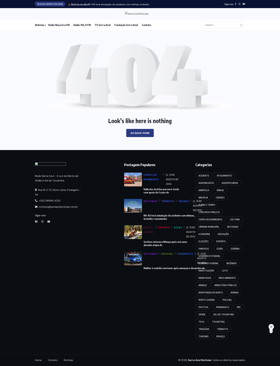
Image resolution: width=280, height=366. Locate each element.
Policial (227, 299)
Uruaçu (220, 336)
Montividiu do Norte (210, 292)
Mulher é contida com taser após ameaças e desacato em (174, 268)
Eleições (203, 241)
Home (38, 360)
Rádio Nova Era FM (59, 25)
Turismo (203, 336)
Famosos (203, 248)
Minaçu (202, 285)
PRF (239, 307)
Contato (146, 25)
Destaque (232, 226)
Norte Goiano (206, 299)
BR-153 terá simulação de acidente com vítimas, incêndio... (119, 4)
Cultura (235, 219)
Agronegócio (206, 183)
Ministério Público (226, 285)
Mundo (235, 292)
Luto (225, 270)
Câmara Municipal (208, 226)
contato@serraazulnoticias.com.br (58, 206)
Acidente (203, 175)
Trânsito (222, 329)
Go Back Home (140, 133)
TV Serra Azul (103, 25)
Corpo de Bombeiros (210, 219)
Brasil (220, 190)
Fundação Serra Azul (126, 25)
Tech (201, 321)
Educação (223, 234)
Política (203, 307)
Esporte (221, 241)
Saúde (201, 314)
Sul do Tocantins (223, 314)
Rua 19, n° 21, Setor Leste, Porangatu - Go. (58, 192)
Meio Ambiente (227, 278)
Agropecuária (230, 183)
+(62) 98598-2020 (49, 200)
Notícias (39, 25)
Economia (204, 234)
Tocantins (218, 321)
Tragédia (203, 329)
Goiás (219, 248)
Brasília (203, 197)
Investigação (206, 270)
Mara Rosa (204, 278)
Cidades (220, 197)
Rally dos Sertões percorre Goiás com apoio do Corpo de (161, 191)
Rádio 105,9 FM (82, 25)
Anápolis (203, 190)
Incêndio (231, 263)
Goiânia (235, 248)
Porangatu (222, 307)
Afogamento (224, 175)
